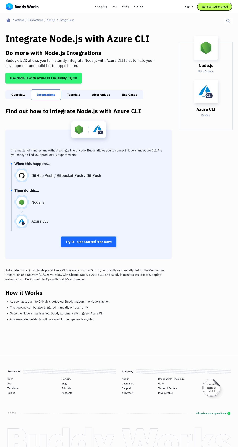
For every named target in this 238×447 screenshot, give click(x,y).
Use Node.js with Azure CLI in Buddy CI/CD (43, 78)
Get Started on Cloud (215, 6)
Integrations (46, 95)
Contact (138, 6)
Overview (18, 95)
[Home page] (10, 20)
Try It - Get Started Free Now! (88, 242)
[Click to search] (228, 21)
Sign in (189, 6)
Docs (114, 6)
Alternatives (101, 95)
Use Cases (129, 95)
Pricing (125, 6)
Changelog (101, 6)
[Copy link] (47, 292)
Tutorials (73, 95)
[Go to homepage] (22, 6)
